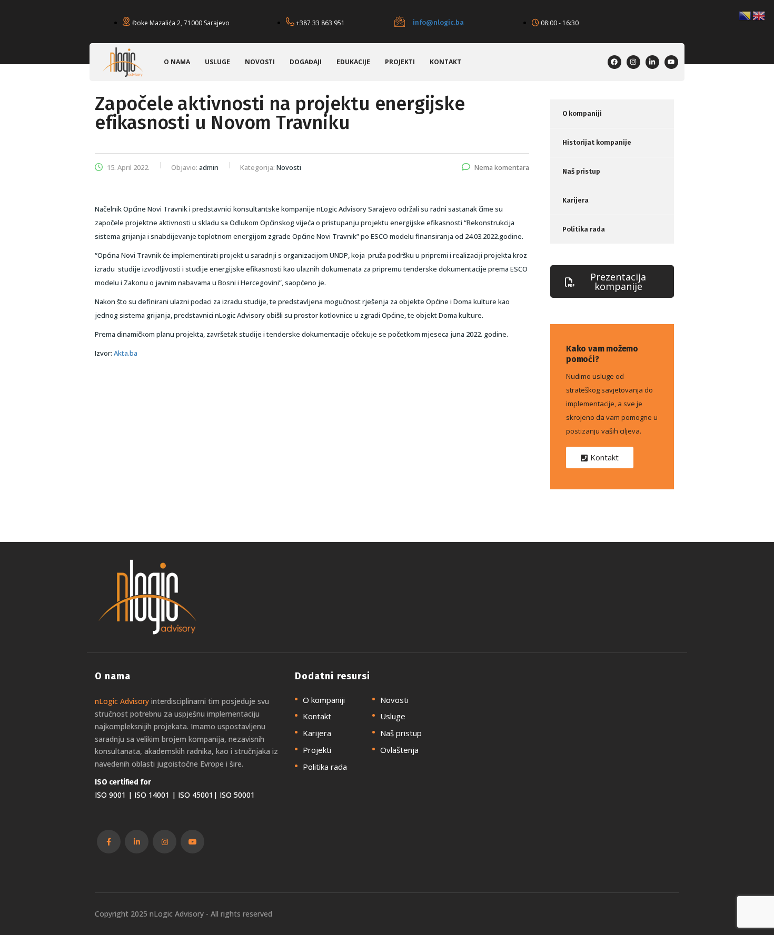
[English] (759, 14)
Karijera (575, 200)
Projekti (400, 61)
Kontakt (445, 61)
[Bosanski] (745, 14)
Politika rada (583, 229)
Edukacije (353, 61)
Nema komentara (501, 167)
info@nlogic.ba (438, 22)
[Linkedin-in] (652, 62)
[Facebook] (614, 62)
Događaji (306, 61)
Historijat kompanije (596, 142)
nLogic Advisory (122, 701)
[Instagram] (633, 62)
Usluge (217, 61)
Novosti (260, 61)
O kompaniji (582, 113)
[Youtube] (671, 62)
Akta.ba (125, 353)
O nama (177, 61)
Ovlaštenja (399, 750)
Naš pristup (581, 171)
